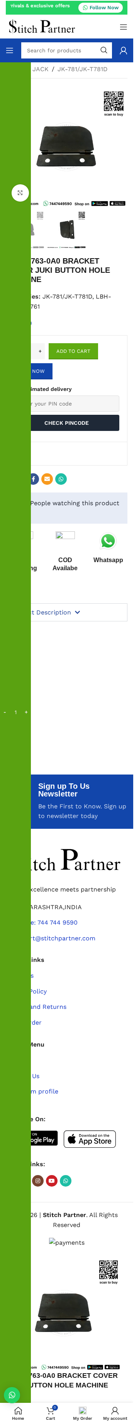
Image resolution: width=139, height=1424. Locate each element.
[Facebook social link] (33, 479)
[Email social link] (47, 479)
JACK (40, 69)
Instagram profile (32, 1091)
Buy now (33, 371)
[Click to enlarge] (20, 193)
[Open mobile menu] (123, 27)
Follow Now (104, 7)
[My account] (123, 50)
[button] (12, 1395)
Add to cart (73, 351)
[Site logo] (42, 26)
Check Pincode (66, 423)
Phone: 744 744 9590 (46, 922)
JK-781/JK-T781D (83, 69)
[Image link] (64, 859)
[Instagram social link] (38, 1181)
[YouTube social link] (52, 1181)
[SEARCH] (104, 50)
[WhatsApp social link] (61, 479)
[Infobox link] (108, 547)
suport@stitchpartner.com (55, 938)
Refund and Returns (36, 1006)
